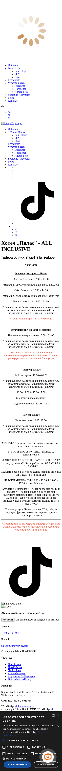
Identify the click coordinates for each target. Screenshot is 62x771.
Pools (17, 77)
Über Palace (14, 664)
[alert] (31, 741)
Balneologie (14, 68)
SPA (17, 74)
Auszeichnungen (16, 673)
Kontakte (13, 100)
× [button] (58, 715)
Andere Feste (21, 91)
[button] (31, 758)
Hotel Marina (15, 667)
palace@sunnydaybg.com (14, 645)
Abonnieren (8, 620)
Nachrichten (14, 670)
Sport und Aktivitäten (19, 94)
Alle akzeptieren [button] (17, 764)
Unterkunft (13, 65)
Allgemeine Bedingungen (21, 676)
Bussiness (20, 85)
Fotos (11, 97)
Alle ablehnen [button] (45, 764)
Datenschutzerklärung (19, 679)
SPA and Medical (17, 132)
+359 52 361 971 (10, 633)
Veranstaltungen (16, 83)
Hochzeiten (20, 88)
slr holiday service (24, 706)
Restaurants (14, 80)
